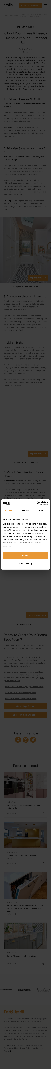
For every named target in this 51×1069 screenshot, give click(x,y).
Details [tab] (25, 510)
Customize (24, 564)
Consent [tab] (9, 510)
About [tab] (42, 510)
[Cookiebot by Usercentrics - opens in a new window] (36, 503)
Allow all (25, 555)
